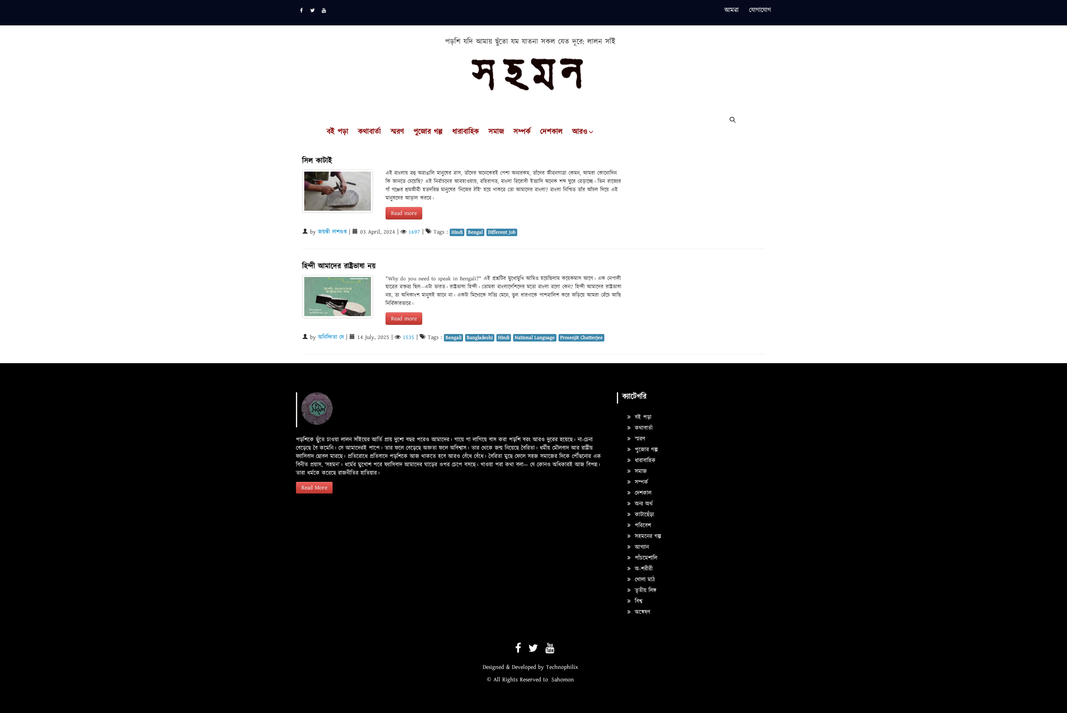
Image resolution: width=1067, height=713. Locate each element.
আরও (579, 132)
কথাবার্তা (369, 132)
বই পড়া (337, 132)
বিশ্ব (637, 601)
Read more (404, 213)
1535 (408, 337)
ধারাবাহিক (465, 132)
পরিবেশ (642, 525)
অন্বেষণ (641, 612)
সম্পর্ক (522, 132)
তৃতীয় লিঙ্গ (644, 590)
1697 (414, 232)
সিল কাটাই (317, 161)
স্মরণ (397, 132)
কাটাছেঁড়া (643, 515)
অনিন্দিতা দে (331, 337)
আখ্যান (641, 547)
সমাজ (496, 132)
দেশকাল (551, 132)
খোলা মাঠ (644, 580)
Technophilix (562, 667)
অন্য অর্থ (643, 504)
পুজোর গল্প (428, 132)
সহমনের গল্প (647, 536)
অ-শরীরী (643, 569)
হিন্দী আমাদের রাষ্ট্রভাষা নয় (339, 266)
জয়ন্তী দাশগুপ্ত (332, 232)
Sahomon (562, 680)
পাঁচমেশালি (645, 558)
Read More (314, 488)
